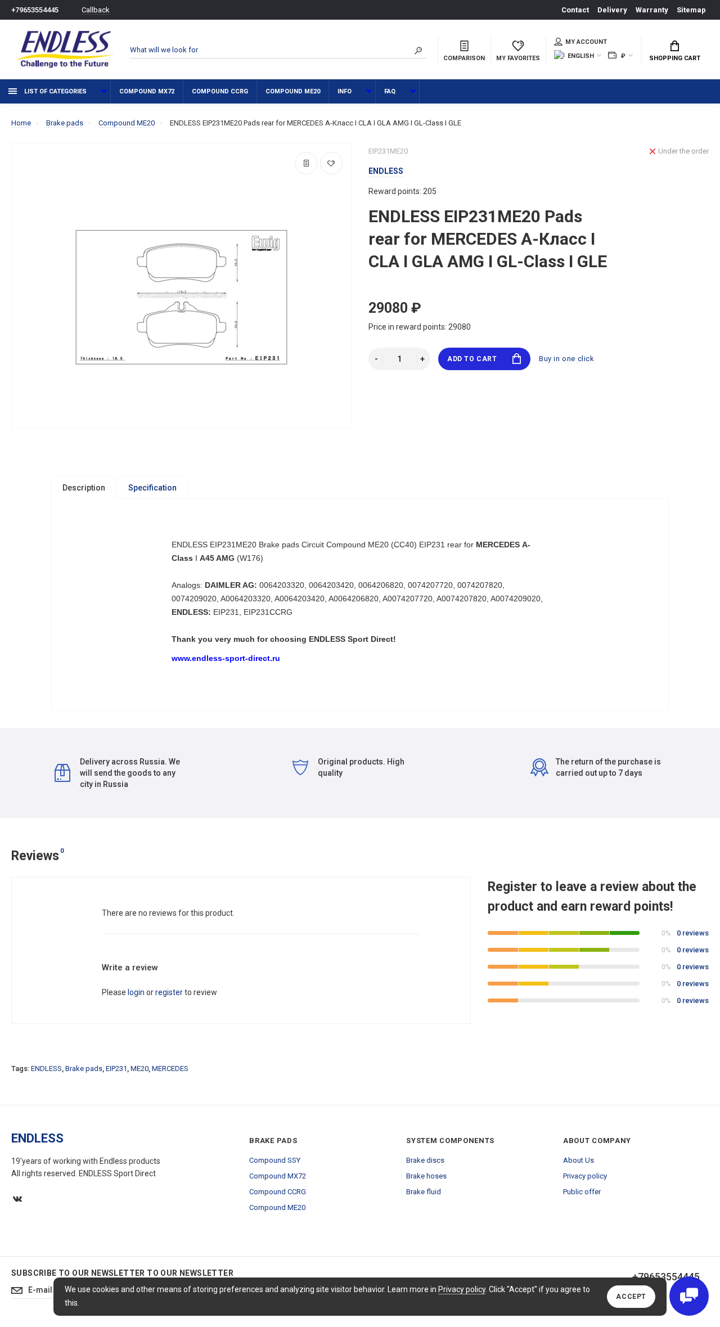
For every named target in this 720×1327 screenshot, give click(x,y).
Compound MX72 (146, 91)
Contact (575, 10)
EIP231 (116, 1068)
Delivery (612, 10)
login (136, 992)
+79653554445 (34, 10)
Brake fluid (423, 1191)
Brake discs (425, 1160)
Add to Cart (472, 359)
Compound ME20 (293, 91)
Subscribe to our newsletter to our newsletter (122, 1272)
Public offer (582, 1191)
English (581, 56)
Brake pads (83, 1068)
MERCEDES (170, 1068)
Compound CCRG (220, 91)
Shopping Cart (674, 58)
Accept (631, 1297)
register (169, 992)
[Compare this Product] (306, 163)
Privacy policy (461, 1289)
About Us (578, 1160)
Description (83, 487)
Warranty (652, 10)
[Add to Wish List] (331, 163)
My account (586, 42)
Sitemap (691, 10)
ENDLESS (46, 1068)
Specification (152, 487)
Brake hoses (426, 1176)
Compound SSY (274, 1160)
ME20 (139, 1068)
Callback (96, 10)
